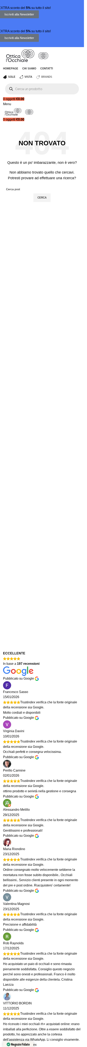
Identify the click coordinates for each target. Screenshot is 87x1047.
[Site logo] (20, 55)
